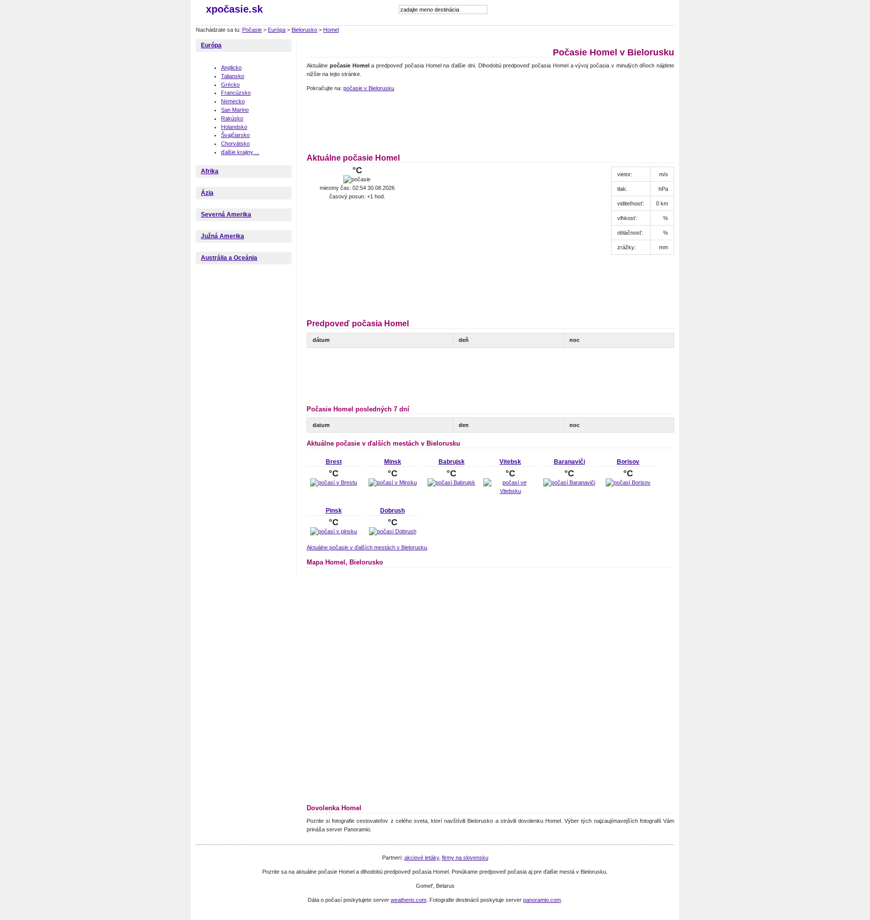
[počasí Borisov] (628, 482)
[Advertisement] (490, 121)
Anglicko (231, 67)
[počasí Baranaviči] (569, 482)
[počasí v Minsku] (393, 482)
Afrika (210, 171)
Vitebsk (510, 461)
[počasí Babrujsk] (451, 482)
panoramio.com (542, 900)
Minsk (392, 461)
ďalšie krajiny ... (240, 152)
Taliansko (232, 76)
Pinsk (334, 510)
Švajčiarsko (235, 135)
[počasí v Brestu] (333, 482)
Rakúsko (232, 118)
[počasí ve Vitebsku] (510, 491)
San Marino (235, 110)
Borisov (628, 461)
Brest (334, 461)
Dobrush (392, 510)
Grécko (230, 85)
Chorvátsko (235, 143)
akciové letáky (421, 858)
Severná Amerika (226, 214)
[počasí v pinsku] (333, 531)
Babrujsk (452, 461)
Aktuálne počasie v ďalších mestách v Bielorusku (367, 547)
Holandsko (234, 127)
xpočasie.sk (234, 9)
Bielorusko (304, 30)
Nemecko (233, 101)
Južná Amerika (222, 236)
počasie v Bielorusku (368, 88)
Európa (276, 30)
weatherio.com (408, 900)
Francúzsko (236, 93)
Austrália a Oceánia (229, 257)
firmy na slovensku (465, 858)
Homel (331, 30)
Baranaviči (569, 461)
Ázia (207, 192)
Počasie (252, 30)
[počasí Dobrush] (392, 531)
